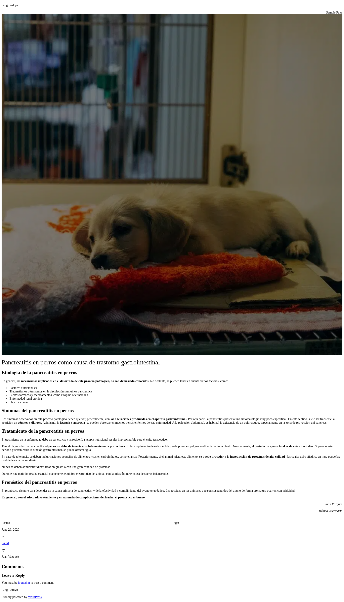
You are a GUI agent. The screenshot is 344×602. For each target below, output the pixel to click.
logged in (24, 582)
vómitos (23, 422)
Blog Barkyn (10, 5)
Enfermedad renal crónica (26, 398)
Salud (5, 543)
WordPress (35, 597)
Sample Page (334, 12)
